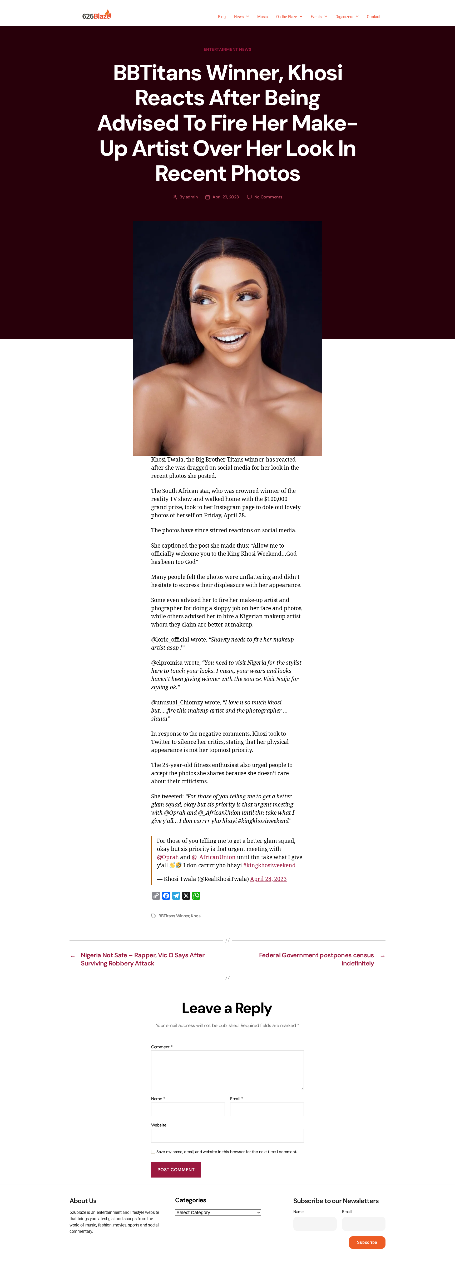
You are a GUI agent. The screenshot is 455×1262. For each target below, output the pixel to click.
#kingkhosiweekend (269, 865)
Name (158, 1098)
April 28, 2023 (268, 879)
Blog (222, 16)
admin (192, 197)
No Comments (268, 197)
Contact (373, 16)
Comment (162, 1047)
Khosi (196, 916)
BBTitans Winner (174, 916)
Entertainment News (227, 49)
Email (236, 1098)
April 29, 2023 (225, 197)
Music (262, 16)
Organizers (344, 16)
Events (316, 16)
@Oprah (168, 857)
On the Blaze (286, 16)
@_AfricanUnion (214, 857)
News (239, 16)
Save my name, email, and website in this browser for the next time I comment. (226, 1151)
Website (158, 1124)
